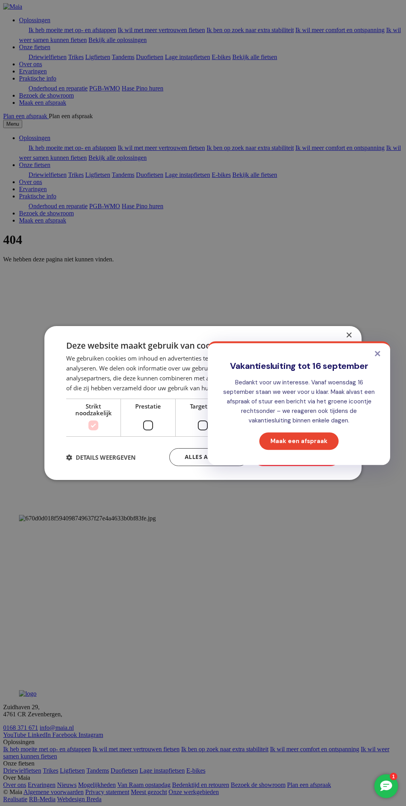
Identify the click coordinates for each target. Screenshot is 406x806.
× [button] (349, 335)
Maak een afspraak (298, 441)
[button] (101, 457)
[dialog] (203, 403)
